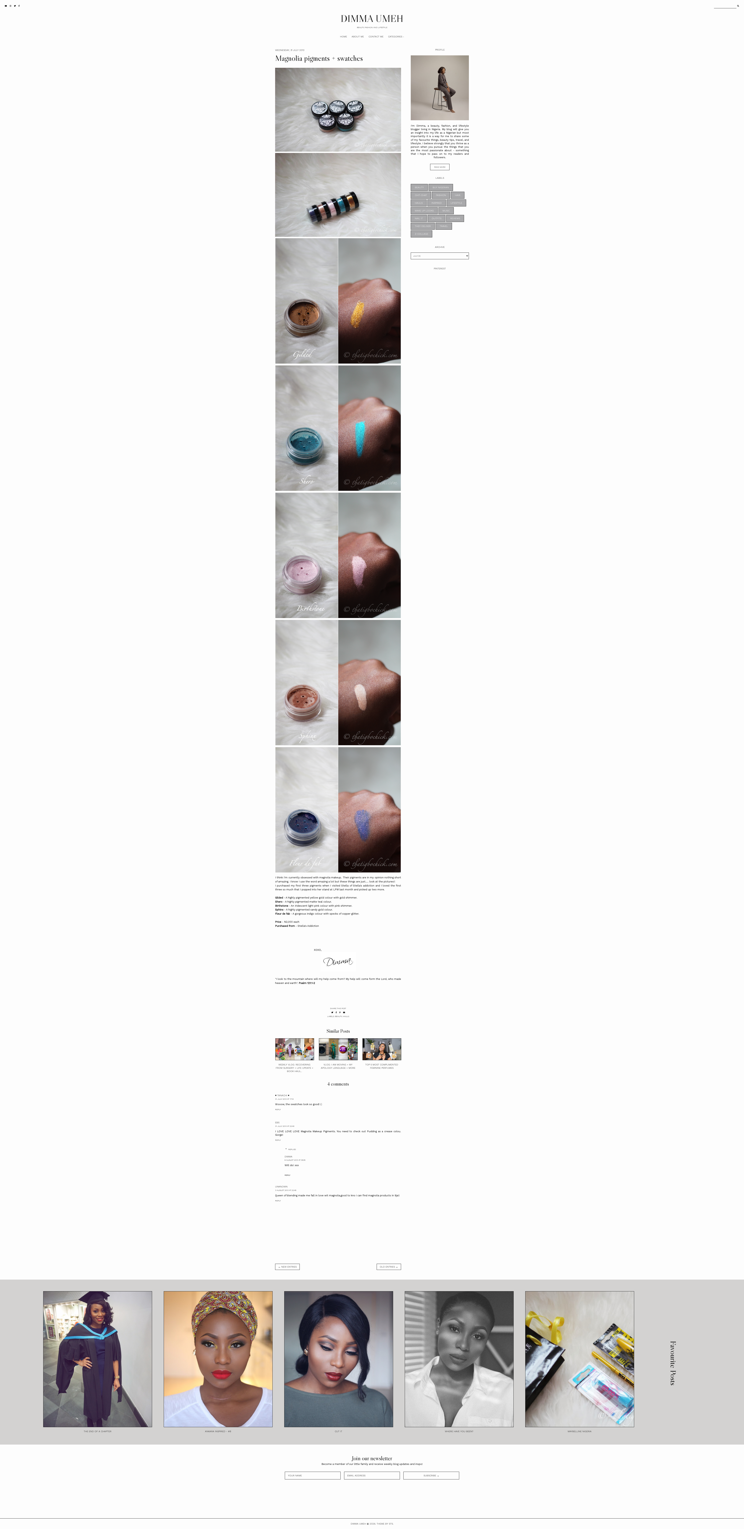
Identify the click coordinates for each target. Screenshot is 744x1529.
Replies (292, 1149)
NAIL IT (419, 218)
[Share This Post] (336, 1012)
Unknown (281, 1186)
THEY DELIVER (423, 226)
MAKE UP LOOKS (424, 210)
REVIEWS (455, 218)
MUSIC (446, 210)
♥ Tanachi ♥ (282, 1095)
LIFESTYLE (456, 203)
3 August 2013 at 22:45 (285, 1190)
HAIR (457, 195)
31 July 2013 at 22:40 (284, 1126)
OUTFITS (436, 218)
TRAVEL (444, 226)
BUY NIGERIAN (441, 187)
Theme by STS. (385, 1523)
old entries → (389, 1266)
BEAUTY (338, 1016)
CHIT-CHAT (421, 195)
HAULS (346, 1016)
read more (439, 167)
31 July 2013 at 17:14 (284, 1099)
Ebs (277, 1122)
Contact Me (376, 36)
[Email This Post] (344, 1012)
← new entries (287, 1266)
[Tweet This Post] (332, 1012)
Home (343, 36)
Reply (278, 1109)
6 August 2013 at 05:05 (295, 1160)
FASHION (441, 195)
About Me (358, 36)
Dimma (288, 1156)
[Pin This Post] (340, 1012)
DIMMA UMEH (372, 18)
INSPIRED (436, 203)
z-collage (421, 234)
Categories (395, 36)
